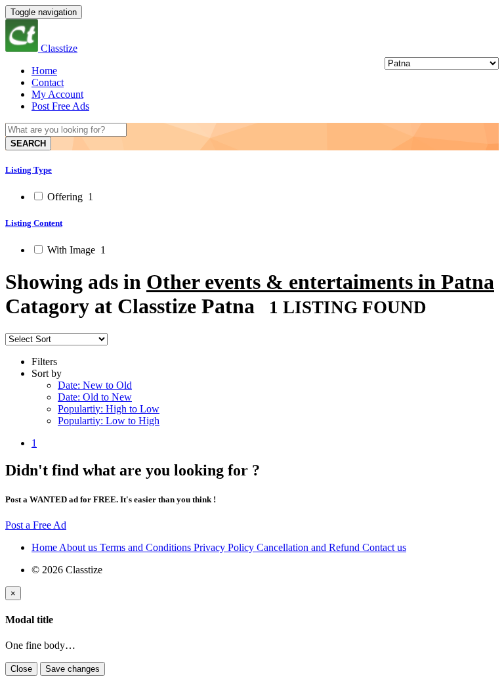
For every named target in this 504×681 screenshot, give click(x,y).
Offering (69, 196)
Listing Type (28, 170)
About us (79, 547)
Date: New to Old (95, 385)
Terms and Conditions (147, 547)
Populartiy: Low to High (108, 420)
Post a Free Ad (35, 525)
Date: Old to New (95, 397)
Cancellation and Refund (309, 547)
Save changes (72, 669)
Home (44, 70)
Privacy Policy (225, 547)
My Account (57, 94)
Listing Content (33, 223)
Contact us (384, 547)
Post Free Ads (60, 106)
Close (21, 669)
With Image (75, 249)
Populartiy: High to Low (108, 408)
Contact (48, 82)
